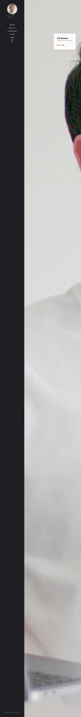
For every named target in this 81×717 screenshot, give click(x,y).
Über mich (12, 28)
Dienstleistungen (12, 31)
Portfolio (12, 34)
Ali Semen (12, 15)
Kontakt (12, 37)
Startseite (12, 25)
